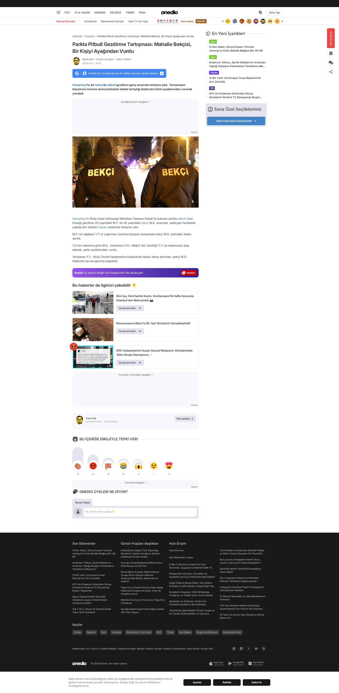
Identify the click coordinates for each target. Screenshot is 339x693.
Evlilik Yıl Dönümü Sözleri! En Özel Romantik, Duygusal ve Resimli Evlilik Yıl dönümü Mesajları (190, 567)
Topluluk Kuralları (127, 648)
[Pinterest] (264, 649)
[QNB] (227, 21)
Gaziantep (79, 85)
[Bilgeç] (241, 21)
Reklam (141, 648)
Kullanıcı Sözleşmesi (174, 648)
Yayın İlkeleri (193, 648)
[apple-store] (217, 663)
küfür (127, 245)
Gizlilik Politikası (108, 648)
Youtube (116, 632)
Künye (204, 648)
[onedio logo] (169, 12)
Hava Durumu (176, 550)
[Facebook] (241, 649)
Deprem (91, 632)
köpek (102, 227)
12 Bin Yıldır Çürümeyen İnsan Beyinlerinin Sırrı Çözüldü (235, 79)
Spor (212, 41)
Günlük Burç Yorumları (139, 632)
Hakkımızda (78, 648)
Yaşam (214, 72)
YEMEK (130, 12)
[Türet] (234, 21)
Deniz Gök (106, 59)
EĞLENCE (115, 12)
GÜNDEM (99, 12)
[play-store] (237, 663)
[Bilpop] (248, 21)
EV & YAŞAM (82, 12)
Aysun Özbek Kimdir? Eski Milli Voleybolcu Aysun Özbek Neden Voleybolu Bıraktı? (89, 599)
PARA (142, 12)
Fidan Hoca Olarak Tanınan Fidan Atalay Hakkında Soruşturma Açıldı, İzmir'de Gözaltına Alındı (142, 590)
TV (211, 88)
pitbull (111, 85)
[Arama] (260, 12)
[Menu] (58, 12)
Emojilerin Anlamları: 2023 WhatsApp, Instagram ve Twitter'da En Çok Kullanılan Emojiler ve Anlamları (191, 595)
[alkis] (270, 21)
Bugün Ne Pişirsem (207, 632)
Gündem (90, 36)
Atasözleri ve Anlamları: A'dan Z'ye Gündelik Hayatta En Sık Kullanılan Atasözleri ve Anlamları (187, 604)
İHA (74, 245)
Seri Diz (201, 21)
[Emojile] (256, 21)
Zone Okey (187, 21)
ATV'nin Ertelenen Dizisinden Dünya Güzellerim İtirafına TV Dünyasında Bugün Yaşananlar (234, 95)
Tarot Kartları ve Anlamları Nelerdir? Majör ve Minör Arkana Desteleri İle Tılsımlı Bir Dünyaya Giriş (242, 553)
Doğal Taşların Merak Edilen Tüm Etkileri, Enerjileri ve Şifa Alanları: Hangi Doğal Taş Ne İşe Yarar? (191, 586)
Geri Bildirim (92, 648)
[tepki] (77, 465)
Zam (103, 632)
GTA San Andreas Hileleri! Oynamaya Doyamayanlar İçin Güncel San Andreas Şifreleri (241, 608)
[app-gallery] (257, 663)
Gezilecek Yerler (232, 632)
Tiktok (170, 632)
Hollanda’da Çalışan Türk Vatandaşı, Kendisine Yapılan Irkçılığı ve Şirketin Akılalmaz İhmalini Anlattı (140, 553)
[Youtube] (256, 649)
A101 (159, 632)
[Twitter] (249, 649)
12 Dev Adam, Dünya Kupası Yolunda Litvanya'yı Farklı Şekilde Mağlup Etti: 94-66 (236, 48)
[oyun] (263, 21)
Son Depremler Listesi (181, 557)
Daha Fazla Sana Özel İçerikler (234, 120)
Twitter (77, 632)
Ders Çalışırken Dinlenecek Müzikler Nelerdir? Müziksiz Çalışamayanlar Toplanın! (239, 581)
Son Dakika (185, 632)
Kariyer (158, 648)
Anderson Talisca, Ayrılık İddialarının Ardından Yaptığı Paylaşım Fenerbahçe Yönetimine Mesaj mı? (238, 64)
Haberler (77, 36)
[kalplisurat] (277, 21)
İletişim (150, 648)
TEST (67, 12)
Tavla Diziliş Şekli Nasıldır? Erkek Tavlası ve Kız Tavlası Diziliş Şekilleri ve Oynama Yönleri (192, 613)
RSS (211, 648)
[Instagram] (234, 649)
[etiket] (74, 346)
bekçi (99, 85)
